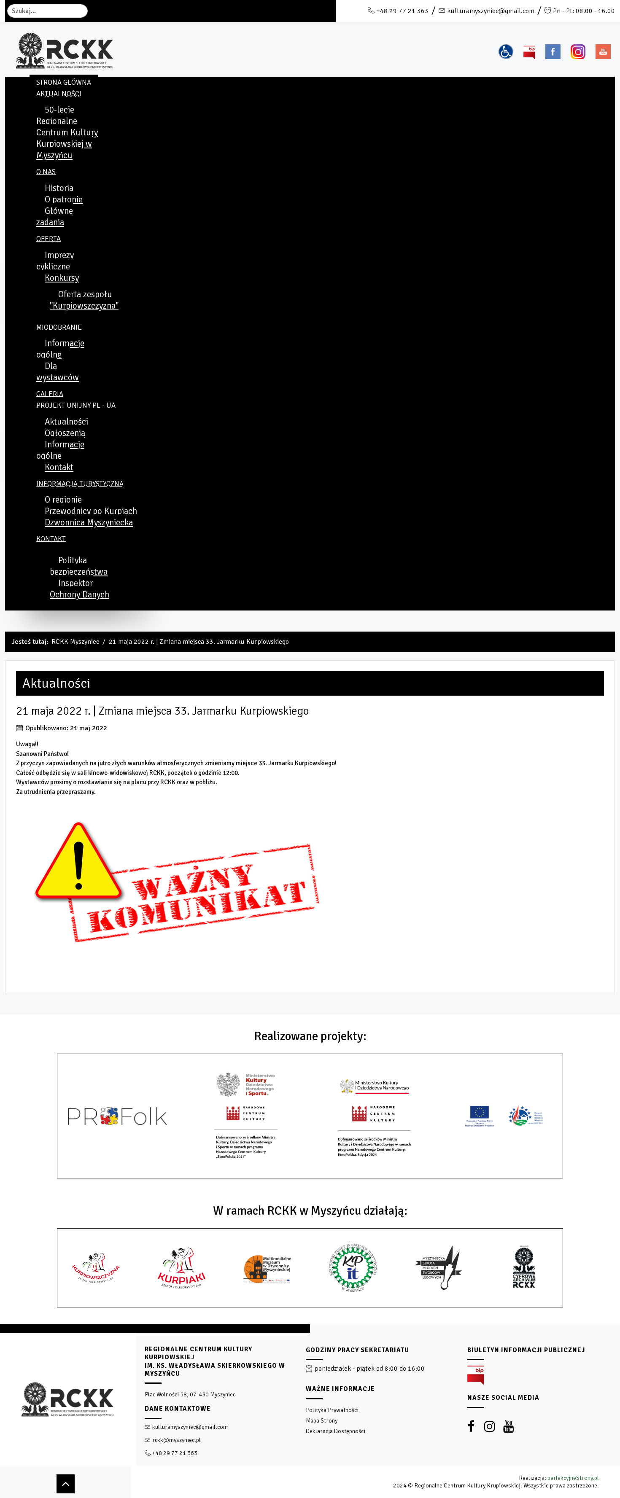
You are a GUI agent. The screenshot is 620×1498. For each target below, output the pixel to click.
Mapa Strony (321, 1420)
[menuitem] (64, 82)
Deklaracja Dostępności (335, 1431)
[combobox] (47, 11)
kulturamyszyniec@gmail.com (490, 11)
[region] (310, 1411)
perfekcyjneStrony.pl (573, 1478)
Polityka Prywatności (332, 1410)
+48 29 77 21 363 (402, 11)
